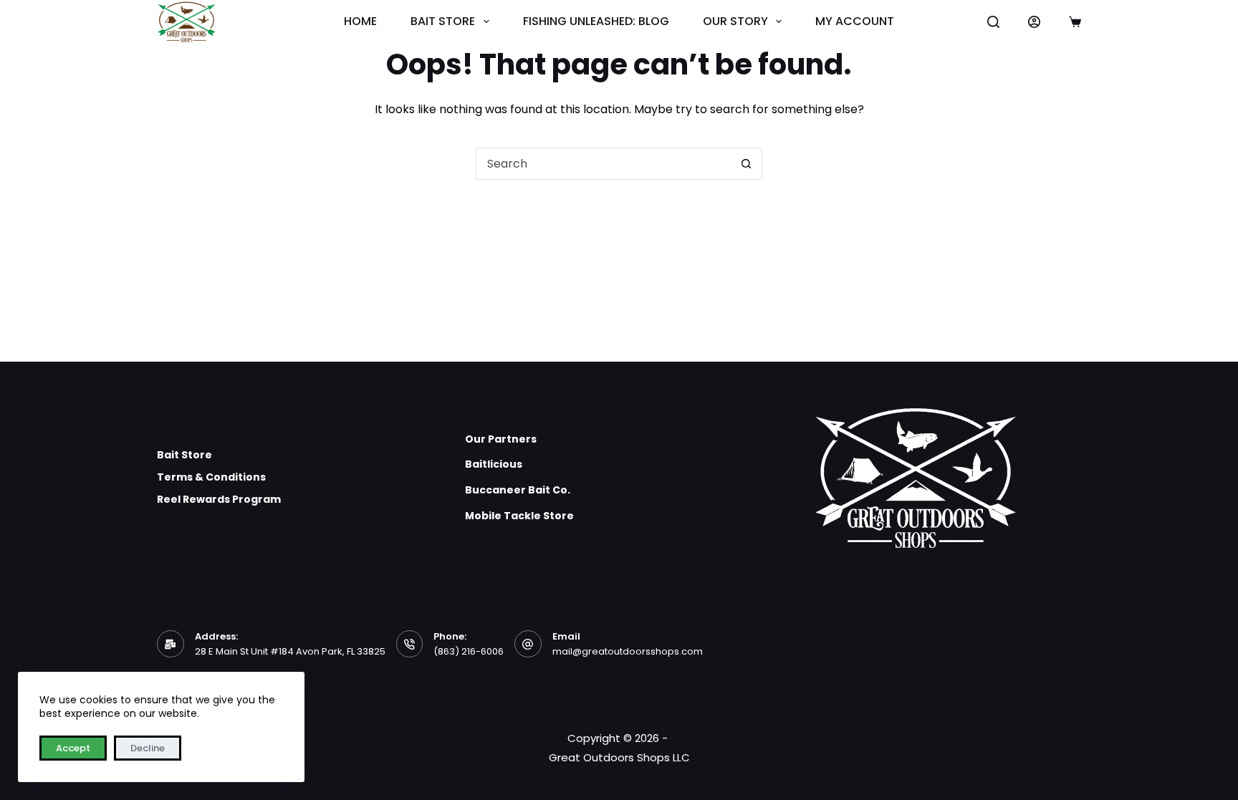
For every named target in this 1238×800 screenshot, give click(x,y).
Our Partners (501, 439)
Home (360, 21)
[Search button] (746, 163)
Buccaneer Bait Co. (517, 489)
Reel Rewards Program (219, 499)
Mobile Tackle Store (519, 515)
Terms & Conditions (211, 477)
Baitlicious (493, 464)
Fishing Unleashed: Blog (596, 21)
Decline (147, 748)
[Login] (1034, 22)
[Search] (993, 22)
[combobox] (603, 164)
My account (854, 21)
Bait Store (443, 21)
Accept (73, 748)
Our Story (735, 21)
